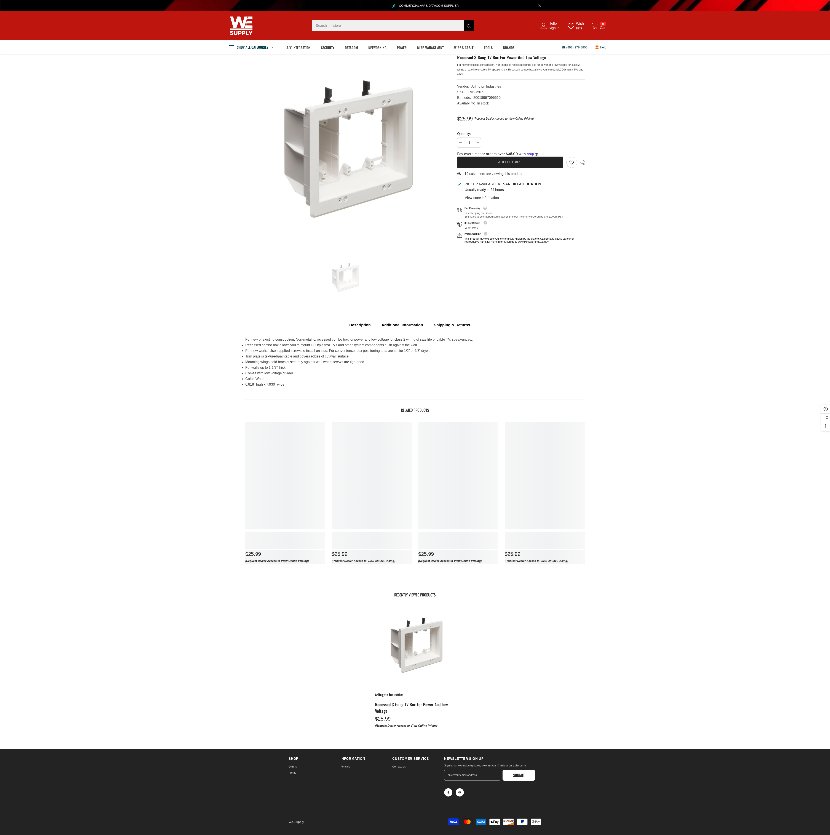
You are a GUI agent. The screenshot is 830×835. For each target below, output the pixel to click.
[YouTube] (460, 792)
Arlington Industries (486, 86)
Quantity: (464, 134)
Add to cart (510, 162)
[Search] (393, 25)
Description (360, 325)
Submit (519, 775)
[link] (571, 162)
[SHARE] (581, 162)
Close (539, 6)
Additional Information (402, 325)
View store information (482, 198)
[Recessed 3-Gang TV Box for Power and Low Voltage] (415, 647)
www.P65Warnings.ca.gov (533, 241)
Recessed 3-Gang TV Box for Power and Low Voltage (411, 707)
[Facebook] (448, 792)
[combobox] (388, 25)
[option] (344, 153)
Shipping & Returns (452, 325)
